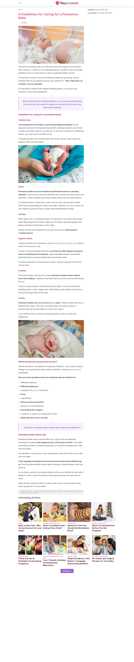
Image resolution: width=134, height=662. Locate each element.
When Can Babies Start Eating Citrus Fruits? (54, 526)
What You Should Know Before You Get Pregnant (103, 528)
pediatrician (76, 369)
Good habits (71, 523)
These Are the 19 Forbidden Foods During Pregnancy (29, 561)
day (22, 282)
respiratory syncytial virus (66, 243)
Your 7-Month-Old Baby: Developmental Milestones (55, 562)
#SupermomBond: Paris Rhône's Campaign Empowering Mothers (78, 561)
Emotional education (100, 556)
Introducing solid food (51, 523)
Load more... (67, 571)
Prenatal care (23, 556)
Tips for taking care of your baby (53, 557)
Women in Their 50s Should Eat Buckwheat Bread (78, 528)
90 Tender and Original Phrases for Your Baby (103, 559)
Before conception (99, 523)
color (35, 390)
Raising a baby (72, 556)
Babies (20, 9)
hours (52, 303)
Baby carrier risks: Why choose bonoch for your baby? (30, 528)
